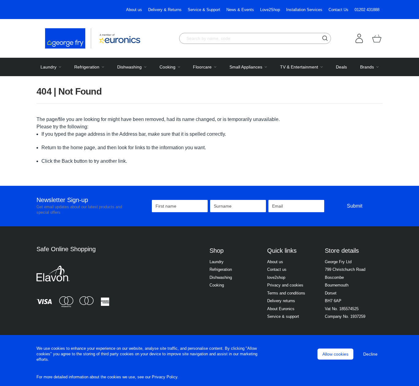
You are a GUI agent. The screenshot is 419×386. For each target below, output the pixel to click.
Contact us (276, 269)
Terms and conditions (286, 293)
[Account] (359, 38)
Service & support (283, 316)
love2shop (276, 277)
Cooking (217, 285)
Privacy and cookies (285, 285)
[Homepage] (68, 38)
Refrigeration (221, 269)
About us (134, 9)
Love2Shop (270, 9)
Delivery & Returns (165, 9)
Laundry (217, 261)
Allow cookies (335, 354)
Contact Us (338, 9)
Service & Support (204, 9)
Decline (370, 354)
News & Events (240, 9)
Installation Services (304, 9)
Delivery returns (281, 300)
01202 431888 (367, 9)
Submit (354, 206)
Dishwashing (221, 277)
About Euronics (280, 308)
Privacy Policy (164, 377)
